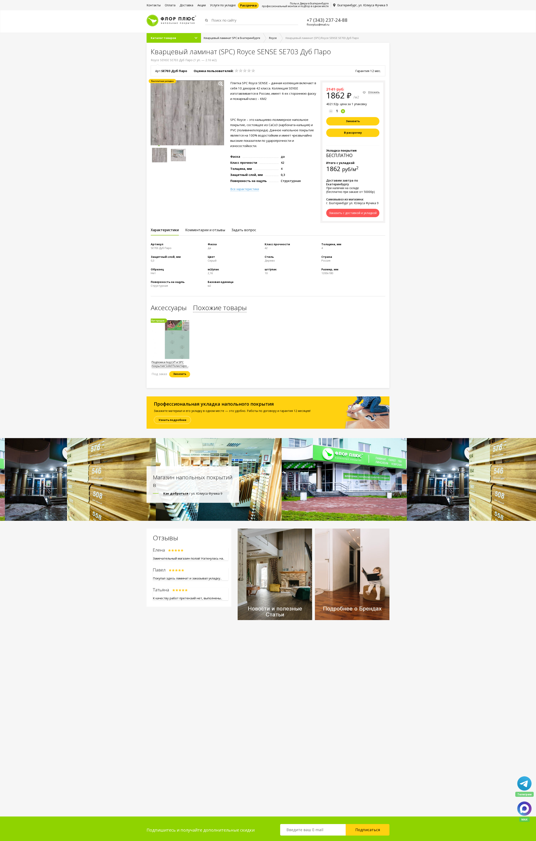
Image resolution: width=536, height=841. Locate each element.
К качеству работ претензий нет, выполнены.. (187, 598)
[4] (249, 70)
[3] (245, 70)
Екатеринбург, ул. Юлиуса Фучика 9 (362, 5)
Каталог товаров (163, 38)
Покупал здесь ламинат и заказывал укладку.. (187, 578)
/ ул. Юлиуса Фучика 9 (192, 493)
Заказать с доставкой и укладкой (353, 213)
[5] (253, 70)
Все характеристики (244, 189)
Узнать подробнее (172, 420)
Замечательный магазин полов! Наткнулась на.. (188, 558)
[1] (236, 70)
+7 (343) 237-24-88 (327, 20)
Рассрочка (248, 5)
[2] (240, 70)
